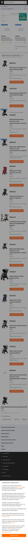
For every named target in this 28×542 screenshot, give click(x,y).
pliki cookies (19, 487)
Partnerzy (12, 522)
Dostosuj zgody (5, 516)
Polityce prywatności (6, 532)
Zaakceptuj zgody (14, 535)
